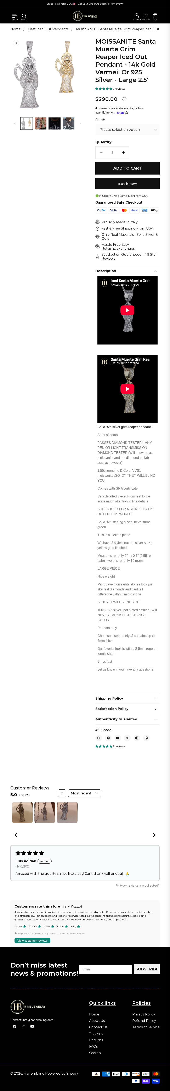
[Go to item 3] (67, 812)
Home (15, 29)
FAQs (93, 1046)
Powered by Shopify (62, 1073)
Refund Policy (144, 1021)
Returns (96, 1040)
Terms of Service (146, 1027)
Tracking (96, 1033)
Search (95, 1053)
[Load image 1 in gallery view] (27, 123)
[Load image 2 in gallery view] (41, 123)
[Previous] (17, 835)
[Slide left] (14, 123)
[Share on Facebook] (108, 738)
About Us (97, 1021)
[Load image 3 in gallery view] (55, 123)
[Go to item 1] (22, 812)
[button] (14, 15)
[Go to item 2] (44, 812)
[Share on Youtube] (117, 738)
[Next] (153, 835)
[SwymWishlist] (146, 15)
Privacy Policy (143, 1014)
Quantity (103, 142)
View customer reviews (32, 940)
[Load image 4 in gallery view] (69, 123)
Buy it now (127, 184)
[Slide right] (80, 123)
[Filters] (62, 793)
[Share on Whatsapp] (146, 738)
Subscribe (146, 969)
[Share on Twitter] (127, 738)
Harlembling (34, 1073)
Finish (100, 120)
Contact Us (98, 1027)
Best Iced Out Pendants (48, 29)
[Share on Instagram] (137, 738)
